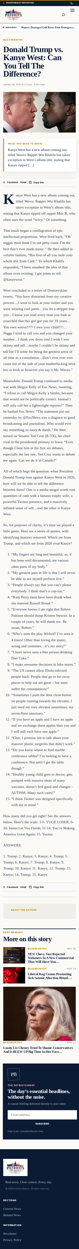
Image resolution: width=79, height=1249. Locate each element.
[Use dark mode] (71, 3)
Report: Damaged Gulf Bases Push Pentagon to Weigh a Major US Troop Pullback (48, 27)
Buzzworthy (13, 39)
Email (23, 182)
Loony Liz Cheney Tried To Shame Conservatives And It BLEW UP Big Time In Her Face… (38, 1050)
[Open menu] (72, 14)
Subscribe (42, 1123)
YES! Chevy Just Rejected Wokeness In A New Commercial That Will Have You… (51, 958)
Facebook (12, 182)
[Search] (63, 14)
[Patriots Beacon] (13, 14)
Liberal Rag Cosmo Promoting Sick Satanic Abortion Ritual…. (50, 976)
